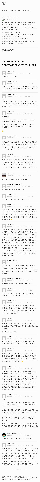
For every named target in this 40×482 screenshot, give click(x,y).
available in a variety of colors (14, 26)
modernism (24, 41)
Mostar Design (7, 51)
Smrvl (9, 443)
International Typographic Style (14, 40)
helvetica (23, 38)
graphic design (12, 38)
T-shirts (10, 43)
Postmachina (27, 23)
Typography (17, 36)
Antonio (9, 95)
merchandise (6, 41)
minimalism (16, 41)
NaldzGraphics (12, 433)
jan (8, 224)
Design (12, 34)
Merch (9, 36)
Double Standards (9, 49)
